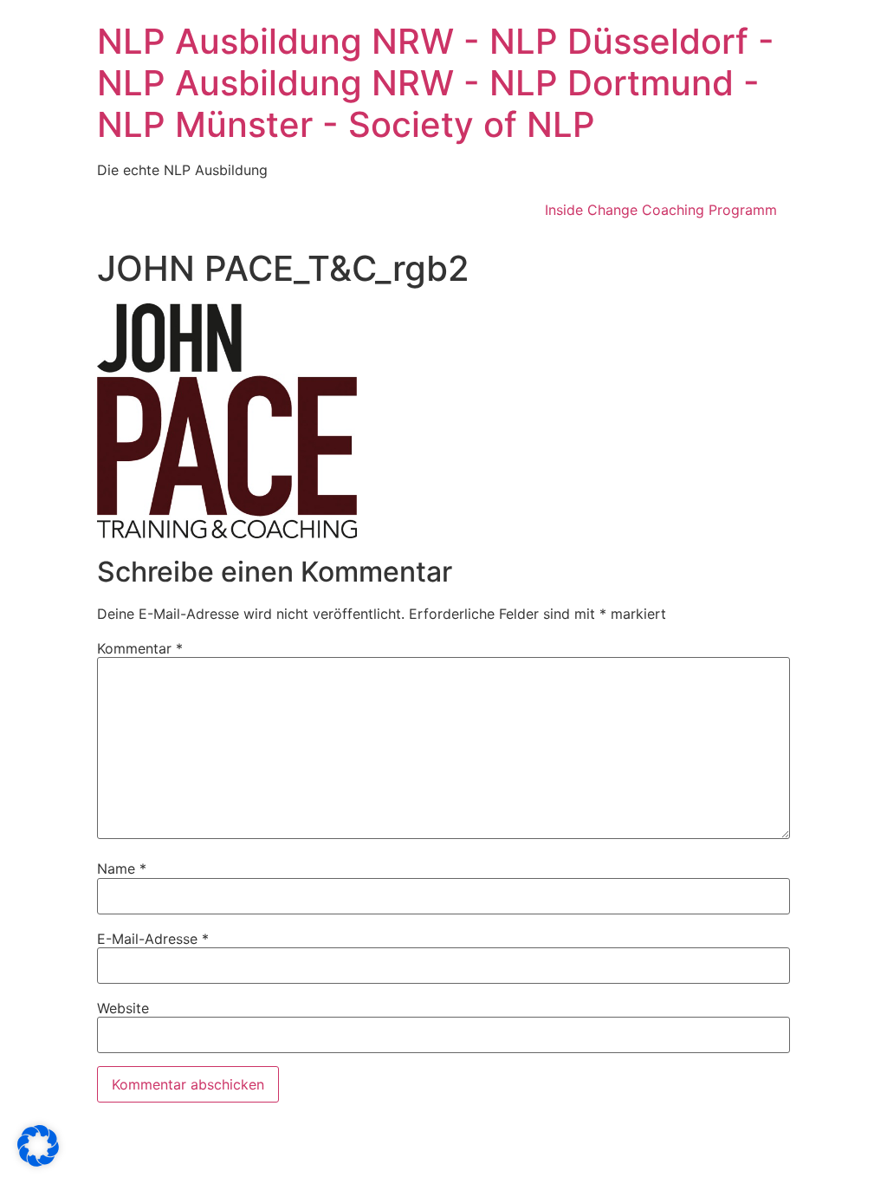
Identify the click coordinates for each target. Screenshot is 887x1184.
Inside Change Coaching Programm (661, 209)
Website (123, 1008)
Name (121, 868)
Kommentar (140, 648)
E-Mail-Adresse (153, 939)
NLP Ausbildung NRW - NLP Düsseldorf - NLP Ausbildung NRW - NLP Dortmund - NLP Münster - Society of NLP (435, 83)
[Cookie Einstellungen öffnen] (38, 1161)
